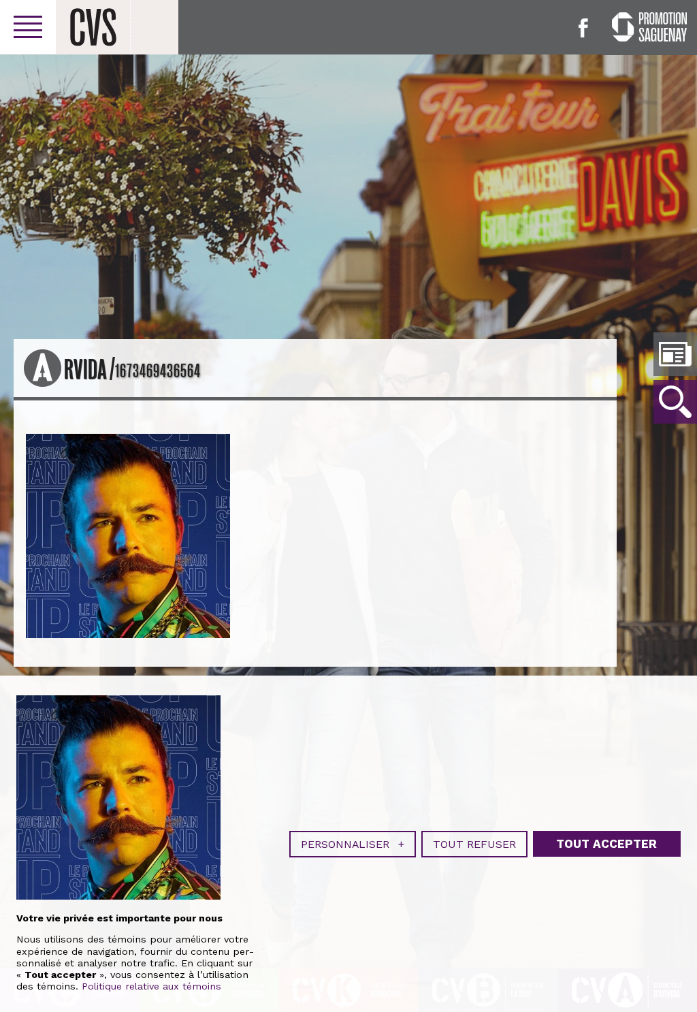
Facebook (583, 28)
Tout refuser (474, 844)
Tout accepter (606, 844)
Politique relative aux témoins (151, 986)
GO (675, 402)
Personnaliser (352, 844)
